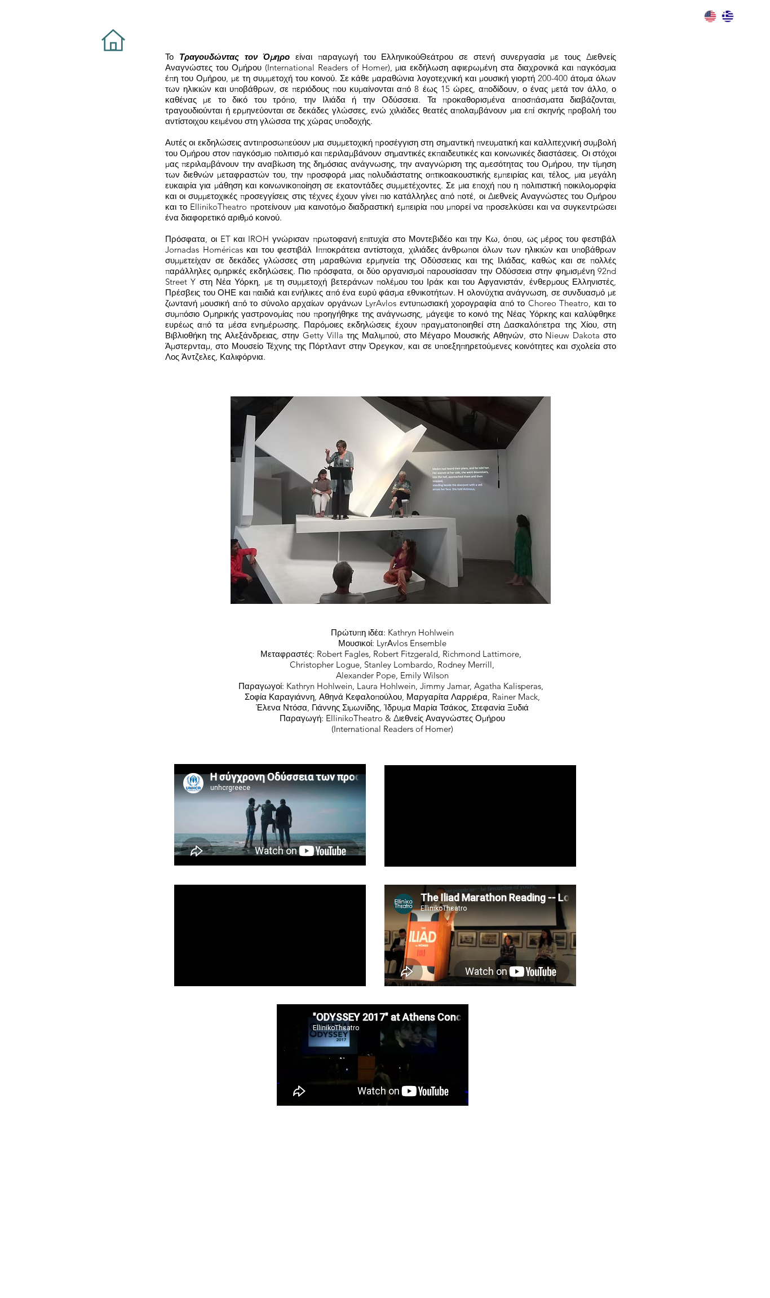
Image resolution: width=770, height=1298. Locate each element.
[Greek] (727, 16)
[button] (391, 500)
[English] (710, 16)
